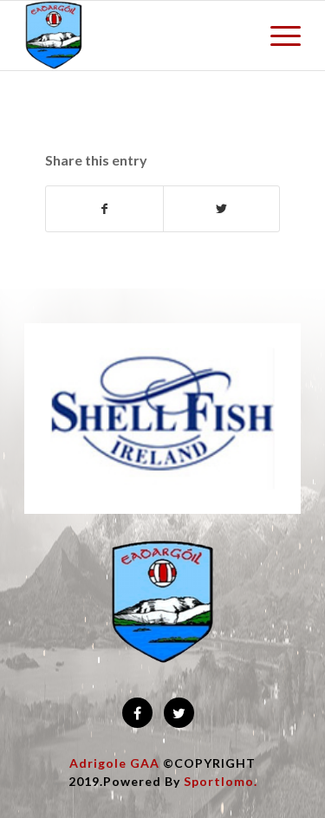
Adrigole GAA (114, 763)
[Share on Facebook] (104, 208)
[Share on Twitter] (221, 208)
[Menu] (277, 35)
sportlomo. (220, 781)
